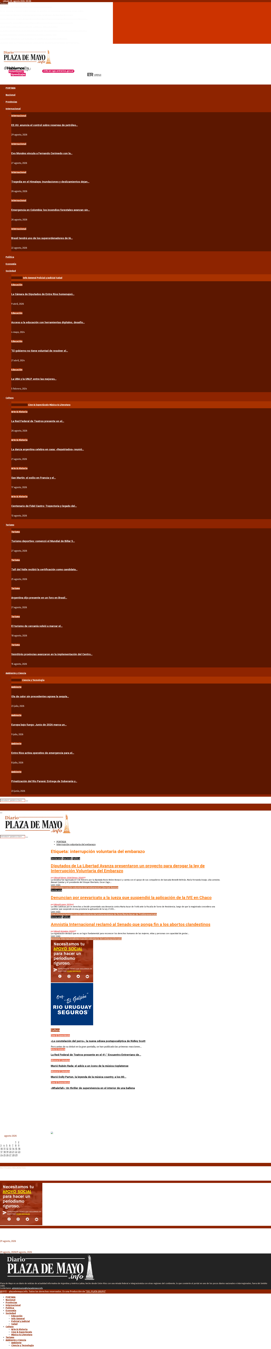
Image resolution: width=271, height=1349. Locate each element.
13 (10, 1148)
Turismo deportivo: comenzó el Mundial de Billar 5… (43, 541)
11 (4, 1148)
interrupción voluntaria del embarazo (78, 887)
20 (10, 1152)
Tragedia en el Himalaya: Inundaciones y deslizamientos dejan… (50, 181)
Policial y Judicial (20, 1321)
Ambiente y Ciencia (16, 673)
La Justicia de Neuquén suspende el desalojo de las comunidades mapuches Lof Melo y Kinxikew (43, 31)
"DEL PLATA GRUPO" (96, 1291)
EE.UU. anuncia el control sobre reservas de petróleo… (44, 125)
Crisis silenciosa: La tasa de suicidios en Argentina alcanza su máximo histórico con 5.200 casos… (44, 19)
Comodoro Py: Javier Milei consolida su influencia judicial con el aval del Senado (36, 23)
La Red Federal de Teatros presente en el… (37, 421)
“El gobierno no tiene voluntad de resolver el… (39, 350)
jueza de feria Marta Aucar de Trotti (126, 914)
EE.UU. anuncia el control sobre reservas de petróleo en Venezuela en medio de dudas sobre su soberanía (61, 1176)
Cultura (10, 398)
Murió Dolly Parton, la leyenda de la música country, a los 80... (88, 1076)
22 (16, 1152)
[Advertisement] (135, 1112)
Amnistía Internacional (63, 938)
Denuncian (62, 914)
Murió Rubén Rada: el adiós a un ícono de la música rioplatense (89, 1065)
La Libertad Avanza (108, 887)
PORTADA (10, 88)
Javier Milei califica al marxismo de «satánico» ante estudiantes (29, 27)
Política (10, 257)
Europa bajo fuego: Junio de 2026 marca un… (39, 724)
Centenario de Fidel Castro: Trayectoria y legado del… (44, 506)
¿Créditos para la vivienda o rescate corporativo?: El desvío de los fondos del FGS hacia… (40, 43)
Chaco (54, 914)
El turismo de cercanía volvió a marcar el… (37, 626)
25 (4, 1155)
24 (1, 1155)
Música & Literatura (60, 1060)
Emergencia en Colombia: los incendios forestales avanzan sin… (50, 210)
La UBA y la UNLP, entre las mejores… (33, 379)
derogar (55, 887)
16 (19, 1148)
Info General (18, 1318)
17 (1, 1152)
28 (13, 1155)
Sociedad (11, 271)
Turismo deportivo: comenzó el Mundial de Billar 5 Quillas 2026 (28, 35)
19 (7, 1152)
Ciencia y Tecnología (22, 1345)
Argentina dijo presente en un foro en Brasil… (39, 597)
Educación (16, 284)
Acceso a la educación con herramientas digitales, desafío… (48, 322)
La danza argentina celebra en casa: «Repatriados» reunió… (47, 449)
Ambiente (16, 687)
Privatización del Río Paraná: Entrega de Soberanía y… (44, 781)
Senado (118, 938)
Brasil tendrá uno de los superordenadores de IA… (42, 238)
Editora (56, 878)
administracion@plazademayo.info (27, 1288)
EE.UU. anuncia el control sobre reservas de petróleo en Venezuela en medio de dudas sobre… (42, 11)
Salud (14, 1324)
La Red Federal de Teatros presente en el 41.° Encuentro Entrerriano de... (96, 1054)
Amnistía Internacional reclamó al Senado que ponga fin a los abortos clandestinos (130, 924)
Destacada (56, 858)
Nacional (10, 95)
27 (10, 1155)
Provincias (11, 101)
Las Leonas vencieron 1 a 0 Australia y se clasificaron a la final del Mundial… (34, 39)
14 (13, 1148)
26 (7, 1155)
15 (16, 1148)
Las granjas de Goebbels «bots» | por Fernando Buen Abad (26, 7)
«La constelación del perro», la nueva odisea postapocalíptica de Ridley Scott (98, 1041)
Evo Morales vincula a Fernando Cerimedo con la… (41, 153)
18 (4, 1152)
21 (13, 1152)
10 (1, 1148)
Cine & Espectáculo (60, 1035)
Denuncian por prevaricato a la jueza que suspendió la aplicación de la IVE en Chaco (131, 897)
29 (16, 1155)
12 (7, 1148)
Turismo (10, 525)
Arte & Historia (19, 411)
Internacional (13, 108)
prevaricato (151, 914)
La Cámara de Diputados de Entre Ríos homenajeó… (42, 294)
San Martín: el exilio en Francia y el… (33, 477)
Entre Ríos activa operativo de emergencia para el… (42, 753)
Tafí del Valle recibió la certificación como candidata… (44, 569)
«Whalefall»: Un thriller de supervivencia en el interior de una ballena (93, 1088)
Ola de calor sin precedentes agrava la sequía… (40, 696)
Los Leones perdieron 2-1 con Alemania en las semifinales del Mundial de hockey (36, 15)
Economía (11, 264)
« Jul (2, 1161)
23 (19, 1152)
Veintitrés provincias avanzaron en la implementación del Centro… (51, 654)
